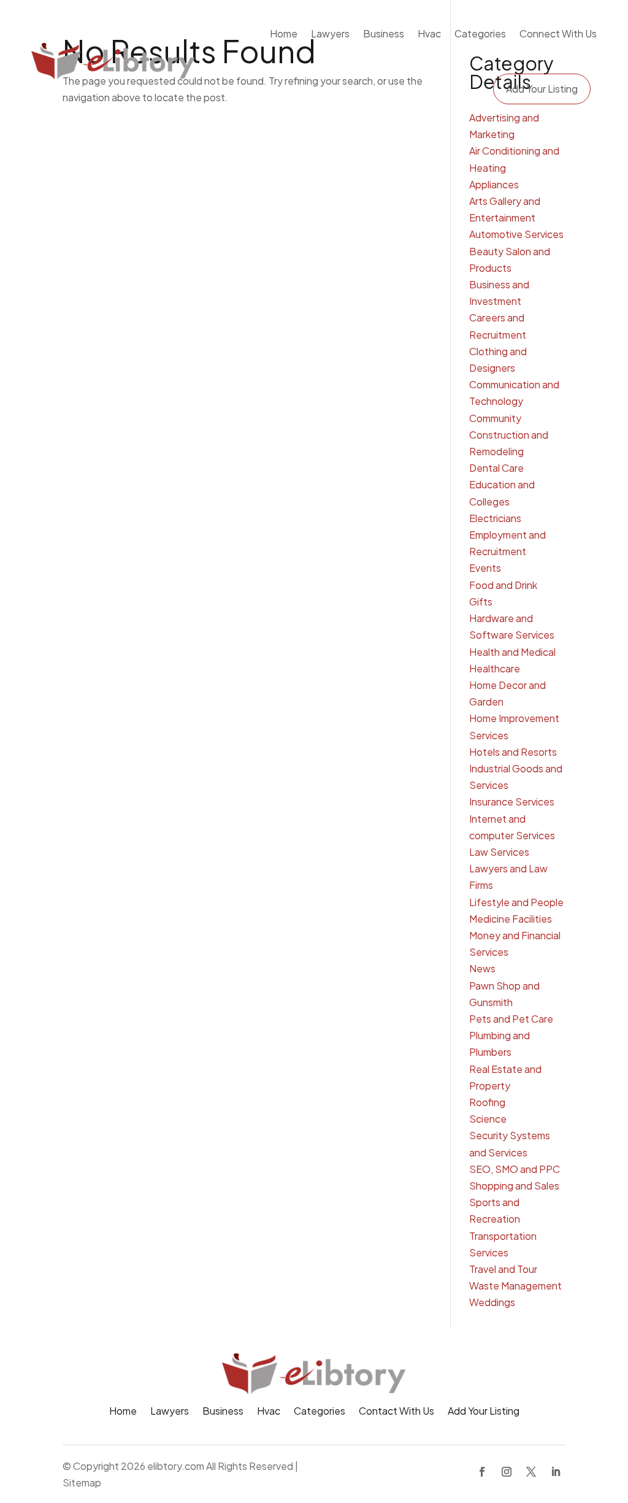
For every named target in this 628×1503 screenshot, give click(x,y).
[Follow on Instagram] (506, 1472)
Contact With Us (396, 1412)
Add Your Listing (542, 88)
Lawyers (330, 33)
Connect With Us (558, 33)
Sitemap (82, 1482)
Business (383, 33)
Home (283, 33)
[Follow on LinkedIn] (555, 1472)
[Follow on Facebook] (482, 1472)
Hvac (429, 33)
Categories (480, 33)
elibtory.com (175, 1465)
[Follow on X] (531, 1472)
